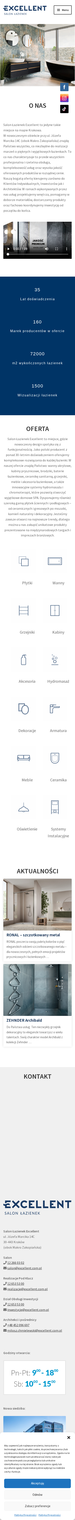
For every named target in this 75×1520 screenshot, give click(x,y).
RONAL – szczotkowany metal (33, 935)
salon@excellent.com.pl (24, 1268)
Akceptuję (37, 1483)
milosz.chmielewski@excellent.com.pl (34, 1330)
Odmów (37, 1495)
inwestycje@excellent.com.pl (28, 1310)
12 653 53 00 (15, 1284)
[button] (69, 1437)
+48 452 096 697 (18, 1325)
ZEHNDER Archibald (24, 1020)
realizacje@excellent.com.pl (27, 1289)
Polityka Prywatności (25, 1514)
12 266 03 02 (15, 1263)
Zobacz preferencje (37, 1506)
